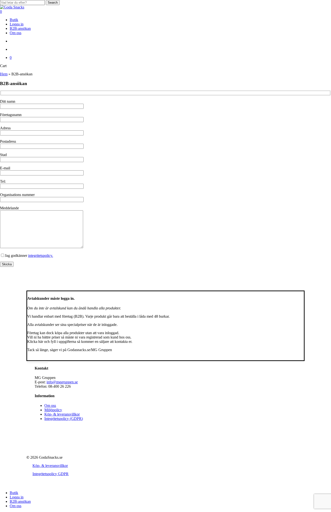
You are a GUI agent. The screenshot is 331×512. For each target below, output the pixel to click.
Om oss (50, 405)
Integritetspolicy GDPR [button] (50, 474)
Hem (4, 74)
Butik (14, 493)
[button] (37, 358)
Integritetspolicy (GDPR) (63, 419)
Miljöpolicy (53, 410)
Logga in (17, 497)
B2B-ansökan (20, 501)
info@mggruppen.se (62, 382)
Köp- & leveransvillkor (62, 414)
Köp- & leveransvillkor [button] (50, 466)
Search (53, 2)
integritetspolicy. (40, 255)
